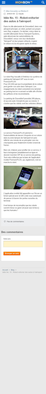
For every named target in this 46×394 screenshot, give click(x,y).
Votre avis (7, 239)
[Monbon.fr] (23, 2)
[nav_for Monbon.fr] (3, 2)
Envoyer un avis (12, 253)
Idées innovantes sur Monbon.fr (16, 11)
